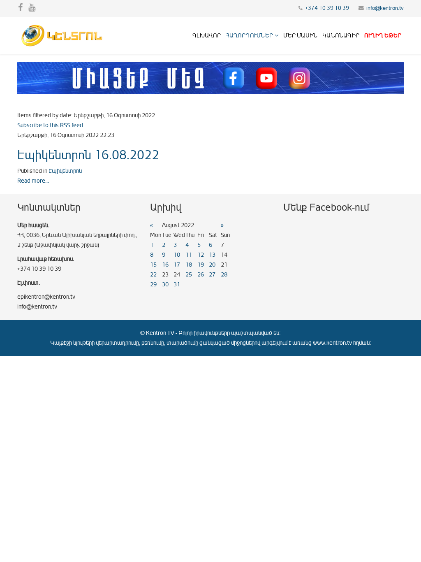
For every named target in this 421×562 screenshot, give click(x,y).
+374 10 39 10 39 (327, 8)
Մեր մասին (300, 35)
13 (212, 254)
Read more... (33, 180)
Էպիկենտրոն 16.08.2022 (88, 155)
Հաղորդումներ (249, 35)
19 (200, 264)
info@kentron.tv (385, 8)
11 (188, 254)
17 (176, 264)
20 (212, 264)
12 (200, 254)
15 (153, 264)
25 (188, 274)
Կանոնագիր (340, 35)
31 (176, 284)
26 (200, 274)
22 (153, 274)
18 (188, 264)
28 (224, 274)
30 (165, 284)
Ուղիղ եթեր (382, 35)
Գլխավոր (206, 35)
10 (176, 254)
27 (212, 274)
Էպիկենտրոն (65, 170)
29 (153, 284)
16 (165, 264)
